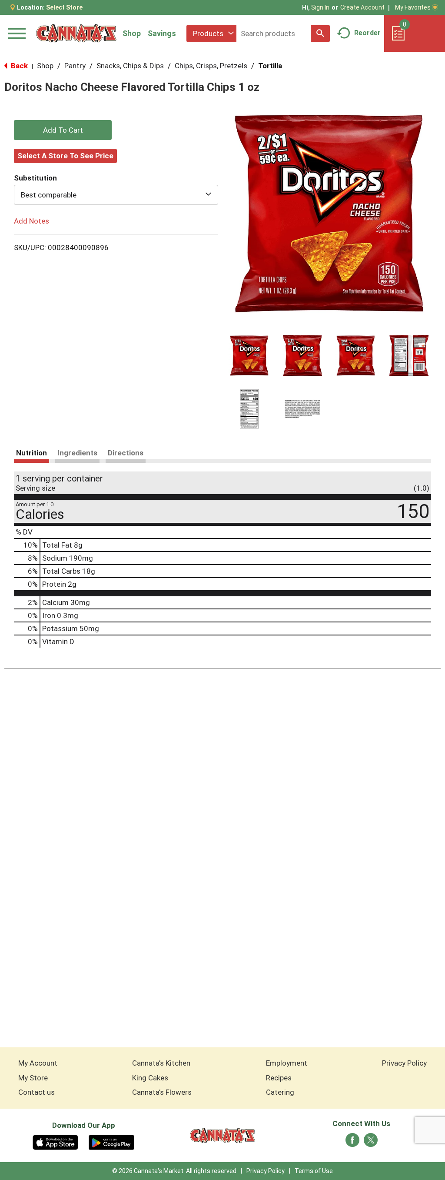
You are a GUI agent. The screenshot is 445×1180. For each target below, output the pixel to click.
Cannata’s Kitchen (161, 1063)
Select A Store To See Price (65, 155)
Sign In (320, 7)
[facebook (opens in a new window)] (352, 1142)
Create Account (362, 7)
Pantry (75, 65)
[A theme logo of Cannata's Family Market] (76, 33)
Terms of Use (314, 1170)
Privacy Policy (404, 1063)
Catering (280, 1092)
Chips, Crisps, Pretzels (211, 65)
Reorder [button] (367, 33)
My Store (33, 1077)
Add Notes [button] (31, 221)
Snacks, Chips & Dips (130, 65)
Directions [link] (125, 452)
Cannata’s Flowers (162, 1092)
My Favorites (413, 7)
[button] (249, 355)
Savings (162, 33)
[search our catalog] (320, 33)
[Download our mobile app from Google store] (111, 1141)
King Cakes (150, 1077)
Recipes (279, 1077)
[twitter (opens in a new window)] (371, 1142)
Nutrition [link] (31, 452)
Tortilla (270, 65)
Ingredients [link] (77, 452)
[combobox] (211, 33)
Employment (286, 1063)
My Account (37, 1063)
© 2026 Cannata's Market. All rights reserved (174, 1170)
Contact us (36, 1092)
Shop (132, 33)
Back (18, 65)
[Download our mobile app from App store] (55, 1141)
